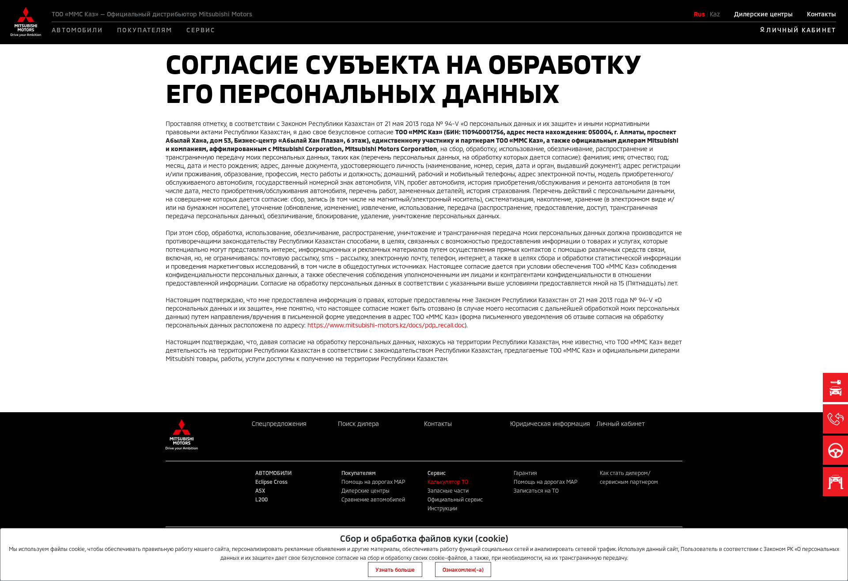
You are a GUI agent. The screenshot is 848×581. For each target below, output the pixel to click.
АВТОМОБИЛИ (77, 30)
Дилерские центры (763, 14)
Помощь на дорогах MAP (373, 481)
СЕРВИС (200, 30)
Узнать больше (395, 569)
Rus (699, 14)
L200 (261, 499)
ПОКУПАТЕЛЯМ (144, 30)
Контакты (821, 14)
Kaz (715, 14)
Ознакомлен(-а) (463, 569)
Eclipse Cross (271, 481)
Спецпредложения (279, 423)
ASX (260, 490)
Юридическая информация (550, 423)
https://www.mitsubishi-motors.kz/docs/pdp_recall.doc (386, 325)
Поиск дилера (358, 423)
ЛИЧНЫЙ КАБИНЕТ (801, 30)
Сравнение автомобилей (373, 499)
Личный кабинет (620, 423)
